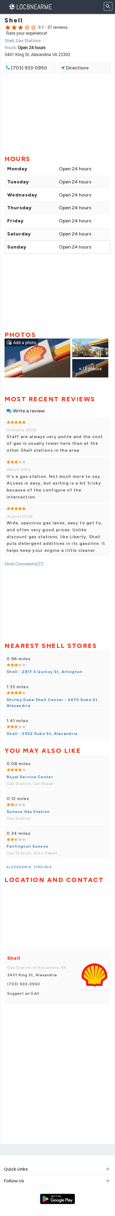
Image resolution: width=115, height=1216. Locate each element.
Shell (9, 40)
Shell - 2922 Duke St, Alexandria (42, 733)
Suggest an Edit (23, 993)
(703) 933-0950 (28, 68)
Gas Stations (28, 40)
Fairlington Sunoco (27, 846)
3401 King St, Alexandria (32, 975)
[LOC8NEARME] (30, 6)
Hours (10, 47)
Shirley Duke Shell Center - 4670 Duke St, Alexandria (53, 703)
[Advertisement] (57, 113)
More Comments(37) (24, 563)
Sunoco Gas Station (28, 811)
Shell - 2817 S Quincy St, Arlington (45, 672)
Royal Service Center (30, 777)
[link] (37, 357)
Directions (77, 68)
